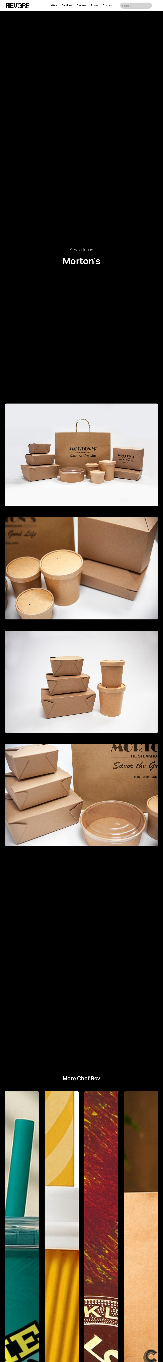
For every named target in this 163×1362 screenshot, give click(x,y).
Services (67, 5)
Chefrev (81, 5)
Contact (107, 5)
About (94, 5)
